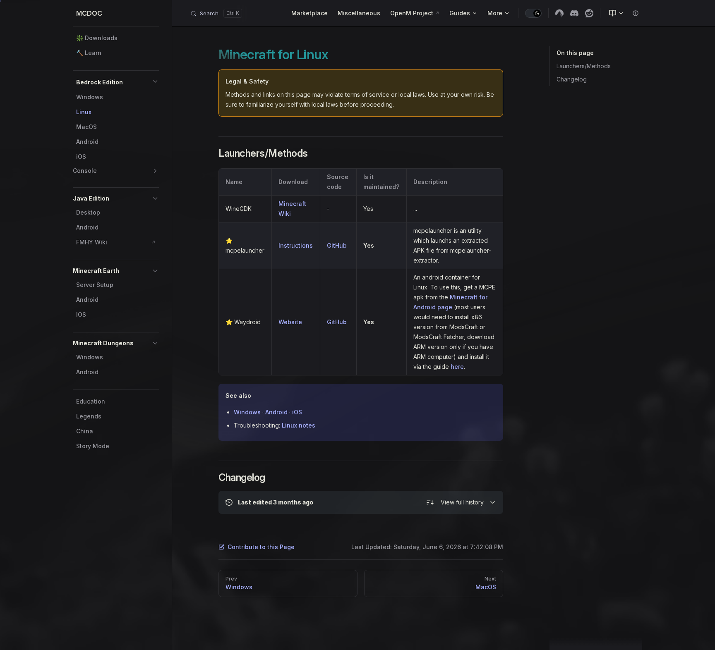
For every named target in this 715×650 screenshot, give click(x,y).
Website (290, 321)
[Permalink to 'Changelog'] (213, 477)
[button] (155, 81)
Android (276, 412)
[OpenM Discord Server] (574, 13)
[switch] (533, 13)
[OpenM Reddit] (589, 13)
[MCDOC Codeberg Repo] (559, 13)
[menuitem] (613, 13)
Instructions (295, 245)
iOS (297, 412)
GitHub (337, 245)
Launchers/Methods (584, 65)
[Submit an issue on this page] (635, 13)
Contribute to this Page (261, 546)
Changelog (572, 79)
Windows (247, 412)
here (457, 366)
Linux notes (298, 425)
